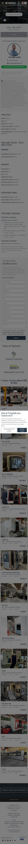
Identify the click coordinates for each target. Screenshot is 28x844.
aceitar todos (22, 430)
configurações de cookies (9, 430)
